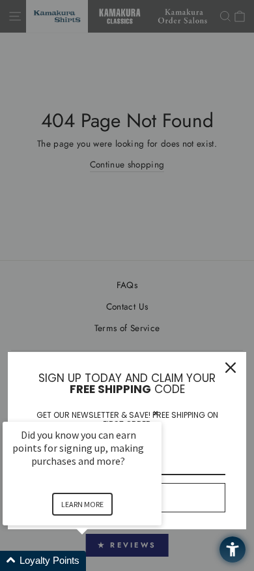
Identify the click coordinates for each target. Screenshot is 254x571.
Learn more (82, 504)
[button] (97, 561)
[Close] (230, 367)
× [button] (155, 413)
